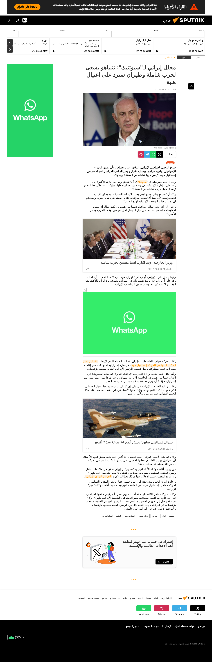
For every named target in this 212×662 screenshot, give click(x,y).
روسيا (148, 598)
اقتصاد (140, 598)
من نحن (201, 626)
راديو (125, 598)
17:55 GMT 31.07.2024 (164, 89)
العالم (118, 516)
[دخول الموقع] (18, 20)
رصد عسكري (115, 598)
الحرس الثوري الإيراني (99, 476)
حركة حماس (143, 516)
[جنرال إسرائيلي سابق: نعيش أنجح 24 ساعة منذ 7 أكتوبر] (129, 418)
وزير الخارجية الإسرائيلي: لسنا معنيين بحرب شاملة (137, 262)
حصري (171, 516)
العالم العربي (107, 516)
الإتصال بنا (166, 626)
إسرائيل (155, 516)
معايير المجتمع (132, 626)
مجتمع (104, 598)
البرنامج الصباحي (143, 43)
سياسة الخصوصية (150, 626)
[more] (87, 269)
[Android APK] (16, 637)
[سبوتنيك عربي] (189, 24)
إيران (164, 516)
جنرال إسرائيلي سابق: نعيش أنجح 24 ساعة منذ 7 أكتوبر (133, 442)
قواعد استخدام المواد (184, 626)
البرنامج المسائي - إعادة (192, 43)
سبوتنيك (142, 181)
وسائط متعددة (93, 598)
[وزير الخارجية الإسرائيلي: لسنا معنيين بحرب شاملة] (129, 239)
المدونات (81, 598)
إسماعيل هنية (129, 516)
